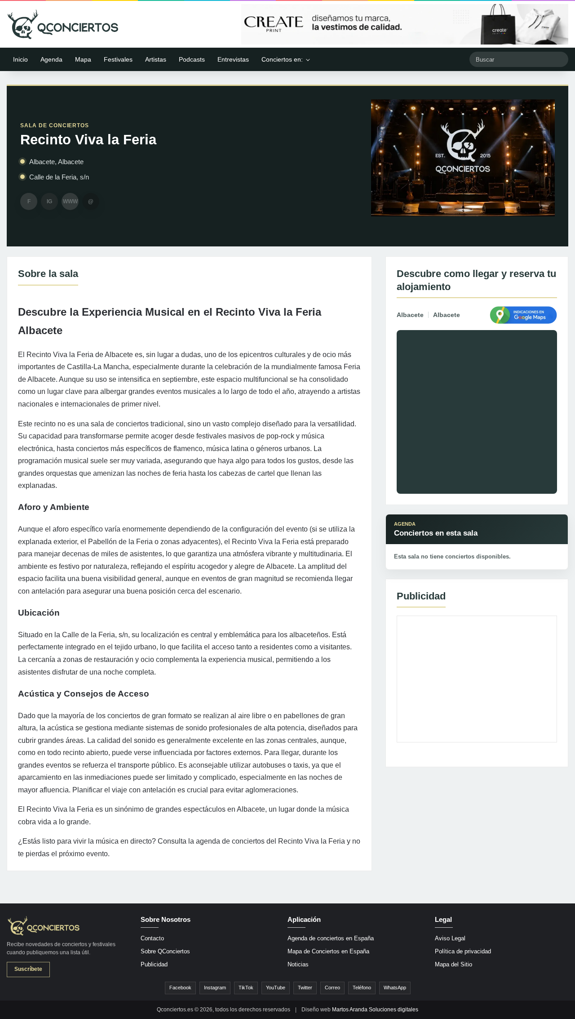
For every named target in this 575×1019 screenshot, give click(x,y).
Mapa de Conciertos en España (328, 951)
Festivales (118, 59)
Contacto (152, 938)
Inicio (20, 59)
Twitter (305, 987)
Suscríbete (28, 969)
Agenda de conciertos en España (331, 938)
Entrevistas (233, 59)
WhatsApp (395, 987)
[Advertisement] (477, 679)
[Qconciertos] (63, 24)
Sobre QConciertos (165, 951)
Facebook (180, 987)
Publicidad (154, 964)
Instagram (215, 987)
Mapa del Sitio (453, 964)
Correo (332, 987)
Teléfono (362, 987)
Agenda (51, 59)
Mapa (83, 59)
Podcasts (192, 59)
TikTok (246, 987)
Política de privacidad (463, 951)
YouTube (275, 987)
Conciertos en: (282, 59)
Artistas (155, 59)
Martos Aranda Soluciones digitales (375, 1009)
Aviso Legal (450, 938)
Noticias (298, 964)
